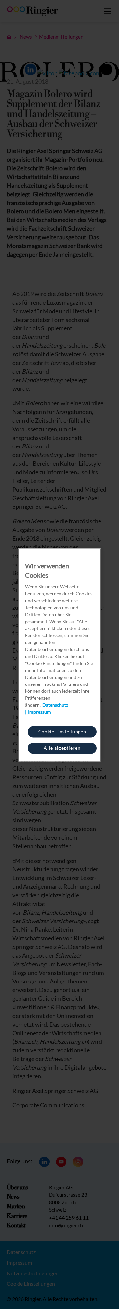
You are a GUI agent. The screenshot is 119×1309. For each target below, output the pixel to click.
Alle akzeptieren (62, 747)
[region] (59, 654)
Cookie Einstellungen (62, 731)
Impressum (39, 711)
